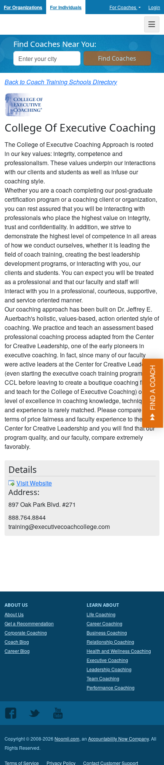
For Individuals (66, 7)
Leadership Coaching (109, 669)
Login (154, 7)
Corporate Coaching (26, 632)
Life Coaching (101, 614)
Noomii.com (67, 738)
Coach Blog (17, 641)
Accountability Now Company (118, 738)
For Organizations (23, 7)
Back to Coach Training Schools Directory (61, 81)
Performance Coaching (111, 687)
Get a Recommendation (29, 623)
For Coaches (123, 7)
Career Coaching (104, 623)
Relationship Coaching (110, 641)
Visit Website (34, 483)
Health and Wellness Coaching (119, 651)
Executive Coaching (107, 660)
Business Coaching (107, 632)
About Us (14, 614)
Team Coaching (103, 678)
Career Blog (17, 651)
